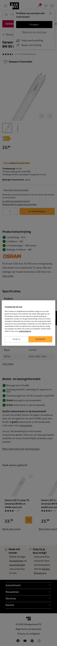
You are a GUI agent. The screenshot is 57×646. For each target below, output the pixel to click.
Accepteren (40, 339)
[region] (28, 323)
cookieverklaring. (25, 331)
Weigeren (16, 339)
